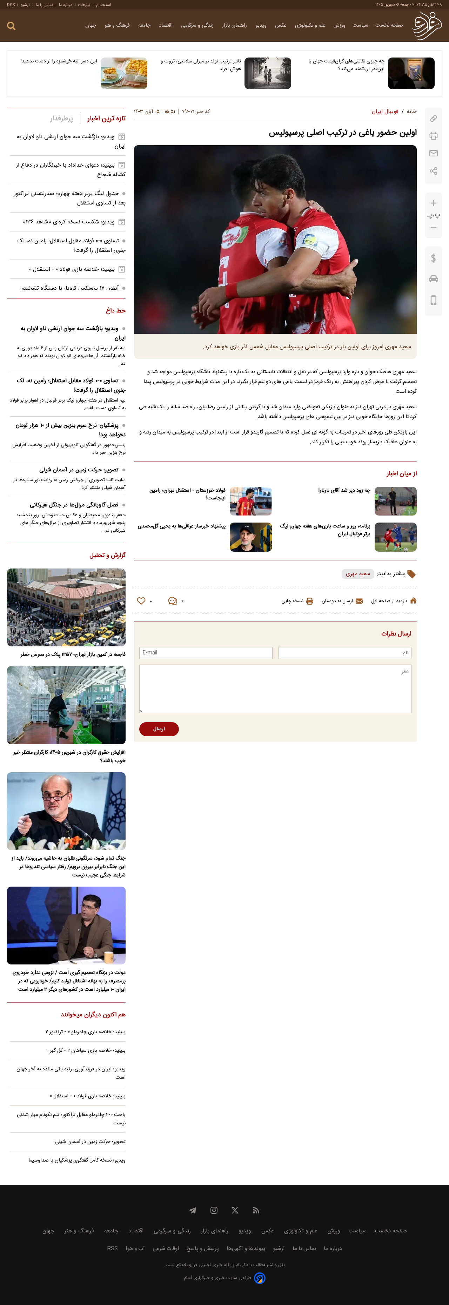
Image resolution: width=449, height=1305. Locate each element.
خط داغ (116, 311)
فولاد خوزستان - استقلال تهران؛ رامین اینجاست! (187, 494)
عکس (281, 25)
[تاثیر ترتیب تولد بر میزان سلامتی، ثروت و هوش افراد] (267, 73)
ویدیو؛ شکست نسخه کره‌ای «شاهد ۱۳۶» (69, 222)
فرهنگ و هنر (118, 25)
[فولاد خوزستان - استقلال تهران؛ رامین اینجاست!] (251, 501)
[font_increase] (433, 203)
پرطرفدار (61, 118)
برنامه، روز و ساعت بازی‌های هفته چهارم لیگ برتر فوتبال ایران (325, 530)
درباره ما (65, 5)
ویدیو (261, 25)
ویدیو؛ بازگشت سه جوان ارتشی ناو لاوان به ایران (73, 333)
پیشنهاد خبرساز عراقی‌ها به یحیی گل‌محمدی (182, 526)
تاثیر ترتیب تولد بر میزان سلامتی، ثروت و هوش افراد (201, 65)
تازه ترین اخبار (106, 118)
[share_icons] (433, 171)
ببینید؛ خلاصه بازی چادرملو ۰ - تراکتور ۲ (86, 1032)
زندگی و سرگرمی (198, 25)
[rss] (256, 1210)
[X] (235, 1210)
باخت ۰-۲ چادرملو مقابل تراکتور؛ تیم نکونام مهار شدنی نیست (71, 1119)
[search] (11, 26)
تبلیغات (84, 5)
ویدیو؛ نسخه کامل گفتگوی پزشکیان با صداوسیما (77, 1160)
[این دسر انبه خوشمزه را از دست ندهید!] (124, 73)
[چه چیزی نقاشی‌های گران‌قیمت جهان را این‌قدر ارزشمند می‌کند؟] (411, 73)
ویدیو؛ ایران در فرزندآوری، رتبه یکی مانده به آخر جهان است (71, 1073)
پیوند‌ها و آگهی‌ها (246, 1248)
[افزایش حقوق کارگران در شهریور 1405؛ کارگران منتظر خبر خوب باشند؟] (66, 705)
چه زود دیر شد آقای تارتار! (344, 491)
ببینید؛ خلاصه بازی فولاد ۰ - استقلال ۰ (72, 269)
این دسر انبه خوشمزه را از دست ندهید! (59, 61)
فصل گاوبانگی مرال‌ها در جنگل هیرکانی (74, 505)
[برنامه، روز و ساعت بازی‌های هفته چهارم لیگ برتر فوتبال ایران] (396, 537)
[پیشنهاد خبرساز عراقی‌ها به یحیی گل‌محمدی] (251, 537)
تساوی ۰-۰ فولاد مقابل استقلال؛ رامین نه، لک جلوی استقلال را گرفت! (71, 385)
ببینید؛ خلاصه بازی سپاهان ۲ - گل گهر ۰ (86, 1051)
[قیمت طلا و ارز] (433, 260)
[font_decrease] (433, 227)
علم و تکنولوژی (311, 25)
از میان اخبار (402, 474)
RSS (11, 5)
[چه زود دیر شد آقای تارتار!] (396, 501)
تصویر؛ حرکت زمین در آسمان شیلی (79, 470)
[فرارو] (426, 25)
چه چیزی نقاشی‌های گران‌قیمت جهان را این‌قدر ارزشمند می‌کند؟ (346, 65)
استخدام (103, 5)
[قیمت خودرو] (433, 281)
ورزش (340, 25)
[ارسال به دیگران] (433, 153)
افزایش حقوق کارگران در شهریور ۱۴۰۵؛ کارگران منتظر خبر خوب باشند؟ (69, 756)
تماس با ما (44, 5)
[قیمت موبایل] (434, 302)
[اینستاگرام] (214, 1210)
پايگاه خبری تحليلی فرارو (211, 1265)
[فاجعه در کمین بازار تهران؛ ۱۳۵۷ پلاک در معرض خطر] (66, 607)
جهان (91, 25)
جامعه (145, 25)
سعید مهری (358, 574)
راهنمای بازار (235, 25)
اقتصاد (166, 25)
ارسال (159, 729)
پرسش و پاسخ (203, 1248)
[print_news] (433, 136)
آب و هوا (135, 1248)
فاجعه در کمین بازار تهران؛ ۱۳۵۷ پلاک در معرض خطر (73, 655)
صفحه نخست (389, 25)
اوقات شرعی (166, 1248)
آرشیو (25, 5)
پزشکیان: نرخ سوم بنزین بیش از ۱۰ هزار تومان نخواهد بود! (71, 430)
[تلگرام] (193, 1210)
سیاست (360, 25)
